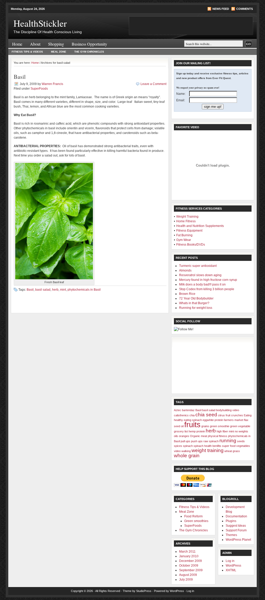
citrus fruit (224, 415)
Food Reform (193, 516)
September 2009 (191, 570)
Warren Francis (52, 84)
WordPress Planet (238, 539)
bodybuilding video (227, 410)
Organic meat (198, 436)
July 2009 (186, 579)
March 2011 (187, 551)
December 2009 (190, 561)
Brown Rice (187, 294)
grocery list (181, 431)
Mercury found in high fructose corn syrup (208, 280)
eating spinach (193, 420)
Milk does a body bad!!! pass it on (202, 284)
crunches (237, 415)
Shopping (56, 44)
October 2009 (188, 565)
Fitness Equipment (189, 230)
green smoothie (219, 426)
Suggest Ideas (236, 525)
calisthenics (181, 415)
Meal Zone (58, 51)
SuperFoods (39, 88)
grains (205, 426)
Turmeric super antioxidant (198, 266)
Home (17, 44)
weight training (208, 450)
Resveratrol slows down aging (200, 275)
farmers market (233, 420)
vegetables (243, 445)
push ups (197, 441)
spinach (188, 445)
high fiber (222, 431)
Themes (231, 535)
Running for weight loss (195, 308)
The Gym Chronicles (89, 51)
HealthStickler (40, 23)
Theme (127, 590)
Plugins (231, 521)
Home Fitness (186, 221)
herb (55, 289)
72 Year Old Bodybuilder (196, 298)
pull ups (185, 441)
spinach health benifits (207, 445)
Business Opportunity (89, 44)
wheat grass (232, 451)
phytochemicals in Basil (84, 289)
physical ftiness (217, 436)
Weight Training (187, 216)
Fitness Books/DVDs (190, 244)
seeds (241, 441)
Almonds (185, 270)
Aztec (177, 410)
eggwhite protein (213, 420)
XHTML (231, 570)
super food (228, 445)
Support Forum (236, 530)
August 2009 (188, 575)
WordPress (233, 565)
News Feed (220, 8)
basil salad (42, 289)
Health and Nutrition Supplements (200, 226)
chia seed (206, 414)
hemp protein (197, 431)
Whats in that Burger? (194, 303)
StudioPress (143, 590)
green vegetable (240, 426)
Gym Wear (183, 240)
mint (63, 289)
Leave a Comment (153, 84)
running (227, 440)
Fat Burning (184, 235)
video (177, 451)
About (35, 44)
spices (178, 445)
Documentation (236, 516)
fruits (192, 424)
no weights (241, 431)
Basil (20, 76)
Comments (244, 8)
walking (186, 451)
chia (192, 415)
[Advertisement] (200, 365)
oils (176, 436)
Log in (230, 561)
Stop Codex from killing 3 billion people (206, 289)
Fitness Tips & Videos (27, 51)
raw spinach (211, 441)
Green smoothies (196, 521)
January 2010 (188, 556)
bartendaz (188, 410)
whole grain (187, 455)
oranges (184, 436)
